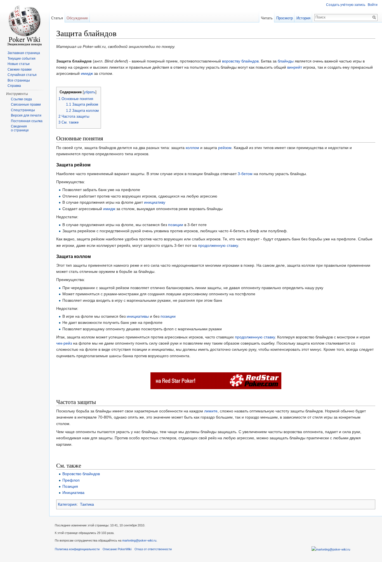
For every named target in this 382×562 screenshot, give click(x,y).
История (303, 18)
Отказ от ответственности (153, 549)
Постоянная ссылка (27, 121)
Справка (14, 86)
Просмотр (284, 18)
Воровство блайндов (81, 474)
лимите (211, 411)
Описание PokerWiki (117, 549)
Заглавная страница (24, 53)
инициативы (138, 316)
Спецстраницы (23, 110)
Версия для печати (26, 115)
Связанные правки (26, 104)
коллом (192, 147)
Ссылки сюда (21, 99)
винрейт (294, 67)
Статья (57, 18)
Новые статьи (19, 64)
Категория (67, 504)
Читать (267, 18)
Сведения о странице (20, 128)
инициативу (154, 202)
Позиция (70, 486)
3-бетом (245, 173)
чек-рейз (64, 343)
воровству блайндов (240, 61)
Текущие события (22, 59)
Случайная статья (22, 75)
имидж (87, 73)
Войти (373, 5)
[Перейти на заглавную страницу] (24, 25)
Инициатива (73, 492)
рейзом (225, 147)
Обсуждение (77, 18)
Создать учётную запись (345, 5)
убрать (89, 92)
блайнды (286, 61)
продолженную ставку (218, 245)
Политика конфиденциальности (77, 549)
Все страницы (19, 80)
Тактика (87, 504)
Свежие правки (20, 69)
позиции (175, 224)
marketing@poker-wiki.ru (139, 540)
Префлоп (71, 480)
